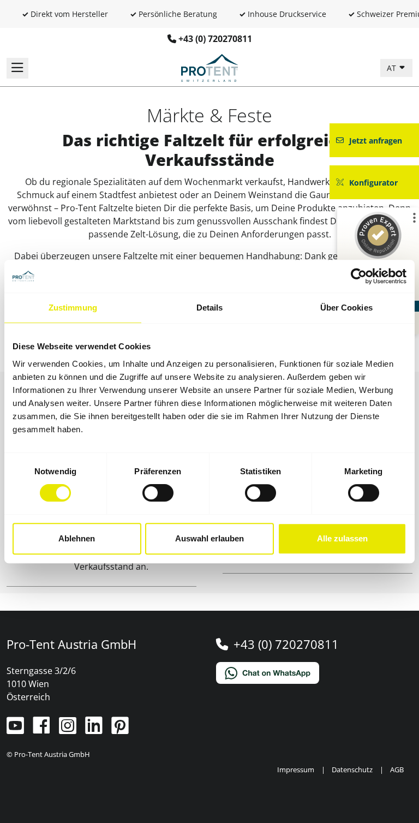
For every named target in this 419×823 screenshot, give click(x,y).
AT (392, 68)
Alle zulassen (342, 538)
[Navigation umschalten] (17, 68)
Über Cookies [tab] (346, 307)
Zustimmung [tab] (73, 307)
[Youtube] (16, 730)
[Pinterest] (120, 730)
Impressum (295, 769)
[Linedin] (95, 730)
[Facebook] (42, 730)
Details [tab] (209, 307)
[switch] (157, 493)
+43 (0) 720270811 (215, 39)
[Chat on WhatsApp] (314, 673)
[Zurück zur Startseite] (209, 67)
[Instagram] (69, 730)
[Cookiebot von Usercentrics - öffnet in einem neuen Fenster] (358, 276)
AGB (397, 769)
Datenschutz (352, 769)
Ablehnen (76, 538)
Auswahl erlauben (209, 538)
